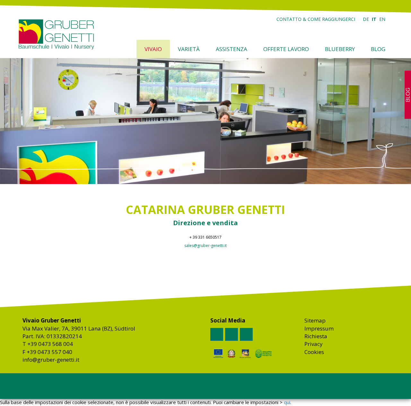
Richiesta (315, 336)
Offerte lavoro (286, 49)
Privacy (313, 344)
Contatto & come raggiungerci (315, 19)
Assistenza (231, 49)
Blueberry (340, 49)
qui (287, 402)
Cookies (314, 352)
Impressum (319, 328)
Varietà (189, 49)
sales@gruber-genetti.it (205, 245)
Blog (378, 49)
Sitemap (315, 320)
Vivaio (153, 49)
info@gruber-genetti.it (50, 359)
